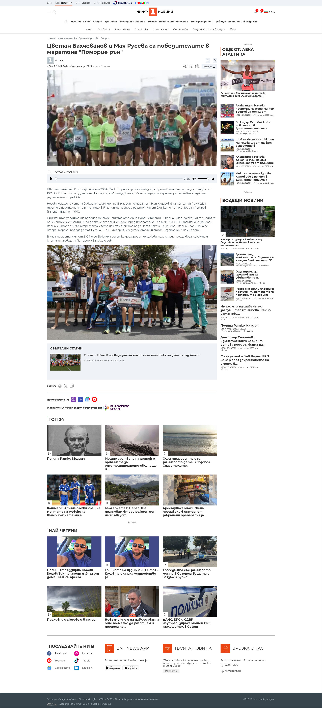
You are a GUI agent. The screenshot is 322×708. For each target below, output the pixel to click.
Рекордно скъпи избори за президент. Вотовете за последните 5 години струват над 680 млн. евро (255, 292)
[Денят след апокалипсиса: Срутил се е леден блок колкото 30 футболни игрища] (227, 259)
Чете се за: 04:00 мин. (247, 266)
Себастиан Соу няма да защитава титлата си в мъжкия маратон (243, 94)
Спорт (97, 21)
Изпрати (171, 671)
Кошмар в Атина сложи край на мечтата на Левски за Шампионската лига (73, 511)
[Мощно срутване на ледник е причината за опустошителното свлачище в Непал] (132, 440)
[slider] (118, 178)
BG (271, 12)
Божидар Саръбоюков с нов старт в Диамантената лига (253, 125)
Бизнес (152, 21)
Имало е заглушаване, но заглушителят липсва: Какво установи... (246, 310)
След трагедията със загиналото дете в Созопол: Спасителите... (187, 462)
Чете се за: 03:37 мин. (249, 348)
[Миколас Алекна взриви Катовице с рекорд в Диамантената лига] (227, 178)
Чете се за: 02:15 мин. (249, 318)
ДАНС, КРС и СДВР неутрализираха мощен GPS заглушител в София (186, 623)
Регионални (122, 29)
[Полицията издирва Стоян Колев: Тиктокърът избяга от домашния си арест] (74, 551)
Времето (111, 21)
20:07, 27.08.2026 (229, 318)
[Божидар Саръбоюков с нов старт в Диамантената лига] (227, 127)
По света (103, 29)
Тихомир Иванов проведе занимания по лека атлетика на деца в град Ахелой (142, 355)
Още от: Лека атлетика (238, 52)
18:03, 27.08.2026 (244, 264)
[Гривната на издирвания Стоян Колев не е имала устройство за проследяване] (132, 551)
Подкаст (252, 21)
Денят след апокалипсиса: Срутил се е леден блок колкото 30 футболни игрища (255, 257)
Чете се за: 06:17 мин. (249, 249)
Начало (52, 38)
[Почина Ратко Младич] (74, 440)
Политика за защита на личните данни (137, 699)
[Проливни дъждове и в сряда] (74, 601)
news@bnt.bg (233, 671)
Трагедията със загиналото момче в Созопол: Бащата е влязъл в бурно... (187, 573)
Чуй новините (230, 21)
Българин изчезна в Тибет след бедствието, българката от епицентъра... (241, 242)
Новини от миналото (173, 21)
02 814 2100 (231, 664)
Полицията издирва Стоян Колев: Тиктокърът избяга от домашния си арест (73, 573)
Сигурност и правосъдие (209, 29)
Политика (141, 29)
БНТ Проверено (201, 21)
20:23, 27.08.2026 (229, 249)
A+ (207, 60)
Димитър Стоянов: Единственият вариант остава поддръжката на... (243, 340)
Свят (87, 21)
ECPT (109, 699)
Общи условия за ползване (61, 699)
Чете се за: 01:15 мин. (231, 331)
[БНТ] (51, 60)
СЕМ (101, 699)
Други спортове (88, 38)
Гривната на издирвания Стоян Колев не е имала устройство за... (131, 573)
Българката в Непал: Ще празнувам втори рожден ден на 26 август (130, 511)
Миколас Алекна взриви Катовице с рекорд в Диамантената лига (253, 176)
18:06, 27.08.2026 (229, 348)
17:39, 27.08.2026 (244, 298)
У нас (89, 29)
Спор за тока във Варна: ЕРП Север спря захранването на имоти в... (245, 360)
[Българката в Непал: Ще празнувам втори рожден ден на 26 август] (132, 490)
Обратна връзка (87, 699)
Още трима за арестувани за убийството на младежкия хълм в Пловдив (249, 274)
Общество (180, 29)
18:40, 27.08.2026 (229, 367)
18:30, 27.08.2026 (244, 281)
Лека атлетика (67, 38)
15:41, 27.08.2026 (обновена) (234, 329)
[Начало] (66, 21)
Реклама (132, 522)
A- (215, 60)
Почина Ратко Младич (66, 458)
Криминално (160, 29)
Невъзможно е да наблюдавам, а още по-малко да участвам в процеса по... (132, 623)
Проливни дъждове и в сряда (71, 619)
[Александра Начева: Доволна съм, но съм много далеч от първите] (227, 162)
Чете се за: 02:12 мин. (249, 367)
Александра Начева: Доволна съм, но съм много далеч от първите (255, 160)
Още (233, 29)
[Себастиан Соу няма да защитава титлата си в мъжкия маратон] (248, 75)
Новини (76, 21)
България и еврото (132, 21)
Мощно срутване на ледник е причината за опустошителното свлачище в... (131, 464)
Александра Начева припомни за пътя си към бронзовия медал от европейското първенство (255, 108)
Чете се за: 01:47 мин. (264, 298)
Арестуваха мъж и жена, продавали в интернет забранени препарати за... (184, 511)
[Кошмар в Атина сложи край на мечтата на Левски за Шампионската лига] (74, 490)
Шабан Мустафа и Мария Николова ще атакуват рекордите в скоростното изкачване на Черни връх (255, 142)
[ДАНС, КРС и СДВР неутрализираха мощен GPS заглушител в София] (190, 601)
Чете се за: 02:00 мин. (247, 283)
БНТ (49, 2)
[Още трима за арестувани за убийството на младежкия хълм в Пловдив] (227, 277)
